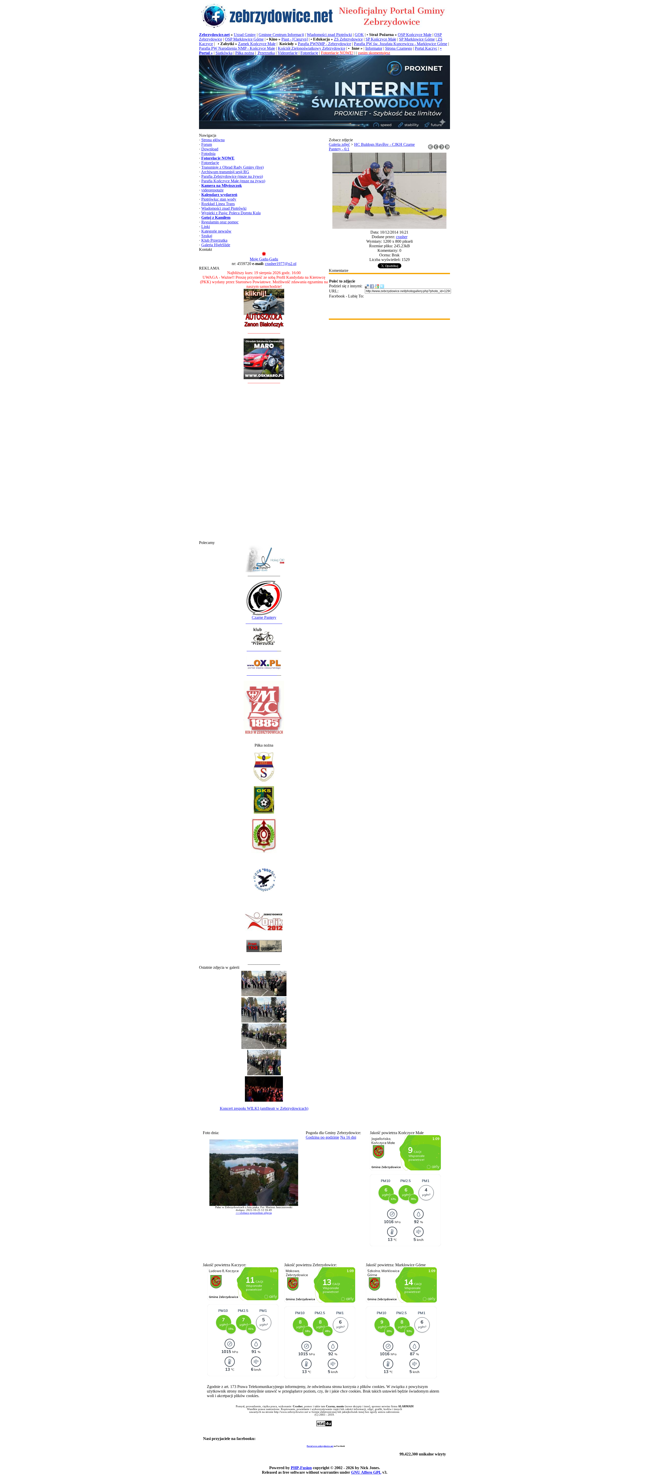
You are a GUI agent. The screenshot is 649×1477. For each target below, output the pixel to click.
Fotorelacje (309, 53)
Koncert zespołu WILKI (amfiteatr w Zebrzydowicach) (264, 1108)
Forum (206, 144)
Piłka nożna (244, 53)
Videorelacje (288, 53)
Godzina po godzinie (322, 1137)
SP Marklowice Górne (417, 39)
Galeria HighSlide (215, 245)
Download (209, 149)
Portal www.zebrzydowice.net (320, 1446)
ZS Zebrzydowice (348, 39)
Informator (373, 48)
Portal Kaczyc (426, 48)
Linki (205, 226)
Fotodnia (208, 153)
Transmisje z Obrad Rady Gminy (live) (232, 167)
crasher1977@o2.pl (280, 263)
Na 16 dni (348, 1137)
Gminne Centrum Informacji (281, 34)
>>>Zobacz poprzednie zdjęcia (254, 1212)
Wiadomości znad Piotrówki (329, 34)
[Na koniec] (447, 148)
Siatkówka (223, 53)
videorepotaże (212, 190)
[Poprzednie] (436, 148)
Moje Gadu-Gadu (264, 259)
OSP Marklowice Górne (244, 39)
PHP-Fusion (301, 1468)
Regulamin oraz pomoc (220, 222)
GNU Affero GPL (366, 1472)
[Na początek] (430, 148)
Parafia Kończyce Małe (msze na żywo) (233, 181)
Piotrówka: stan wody (218, 199)
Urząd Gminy (245, 34)
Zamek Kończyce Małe (257, 44)
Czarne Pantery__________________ (264, 619)
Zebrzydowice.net (214, 34)
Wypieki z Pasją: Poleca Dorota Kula (231, 213)
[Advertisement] (264, 464)
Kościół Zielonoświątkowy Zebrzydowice (311, 48)
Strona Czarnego (398, 48)
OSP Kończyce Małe (414, 34)
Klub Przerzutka (214, 240)
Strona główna (213, 140)
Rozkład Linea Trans (218, 204)
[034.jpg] (389, 227)
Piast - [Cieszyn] (294, 39)
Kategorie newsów (216, 231)
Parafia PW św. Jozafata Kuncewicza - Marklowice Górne (400, 44)
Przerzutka (266, 53)
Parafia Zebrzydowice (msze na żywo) (232, 176)
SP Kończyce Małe (381, 39)
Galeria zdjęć (339, 144)
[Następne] (441, 148)
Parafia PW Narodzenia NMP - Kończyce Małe (237, 48)
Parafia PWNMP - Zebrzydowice (324, 44)
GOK (359, 34)
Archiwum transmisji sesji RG (225, 172)
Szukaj (206, 236)
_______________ (262, 649)
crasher (401, 237)
